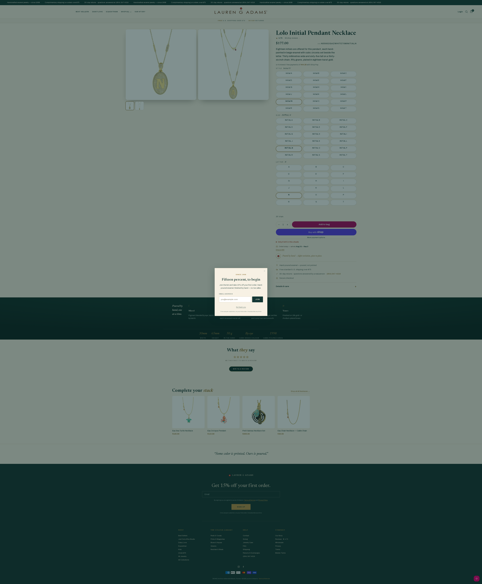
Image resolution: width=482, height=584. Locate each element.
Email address (226, 294)
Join (257, 299)
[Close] (264, 271)
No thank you (241, 307)
